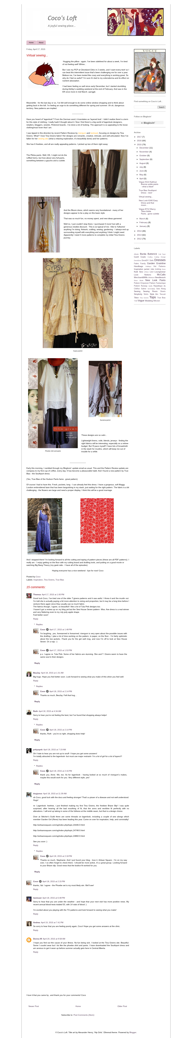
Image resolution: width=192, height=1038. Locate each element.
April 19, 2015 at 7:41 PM (52, 922)
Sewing (137, 291)
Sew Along (161, 289)
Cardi (136, 257)
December (144, 148)
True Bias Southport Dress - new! (148, 191)
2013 (139, 235)
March (142, 218)
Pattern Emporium (141, 283)
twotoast (37, 898)
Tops (152, 297)
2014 (139, 231)
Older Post (122, 1006)
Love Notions (142, 275)
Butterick (152, 254)
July (141, 167)
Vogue (141, 300)
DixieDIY (145, 260)
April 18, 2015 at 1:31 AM (52, 673)
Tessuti (163, 294)
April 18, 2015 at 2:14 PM (60, 691)
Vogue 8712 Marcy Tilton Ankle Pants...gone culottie (149, 211)
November (144, 152)
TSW (135, 301)
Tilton (136, 297)
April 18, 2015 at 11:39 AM (55, 793)
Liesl (151, 272)
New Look (151, 280)
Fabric (136, 264)
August (142, 163)
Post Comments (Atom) (84, 1015)
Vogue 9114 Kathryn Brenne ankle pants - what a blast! (148, 184)
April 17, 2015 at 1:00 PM (53, 594)
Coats (143, 257)
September (144, 159)
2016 (139, 140)
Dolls (152, 260)
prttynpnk (38, 749)
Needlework (160, 277)
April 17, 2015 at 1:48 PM (60, 629)
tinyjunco (37, 793)
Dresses (160, 260)
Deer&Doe (137, 260)
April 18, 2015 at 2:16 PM (60, 771)
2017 (139, 137)
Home (31, 43)
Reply (35, 619)
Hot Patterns (159, 266)
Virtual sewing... (146, 197)
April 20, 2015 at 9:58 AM (54, 939)
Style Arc (154, 294)
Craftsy (150, 257)
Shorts (163, 291)
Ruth (35, 711)
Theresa (37, 594)
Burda (143, 254)
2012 (139, 239)
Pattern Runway (140, 286)
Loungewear (160, 272)
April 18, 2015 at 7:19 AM (54, 749)
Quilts (151, 286)
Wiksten (156, 301)
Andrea (36, 922)
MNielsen (151, 277)
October (143, 155)
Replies (39, 624)
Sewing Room (150, 291)
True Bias (60, 580)
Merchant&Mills (141, 277)
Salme (143, 289)
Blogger (132, 1032)
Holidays (148, 266)
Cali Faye (162, 254)
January (143, 226)
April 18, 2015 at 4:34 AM (50, 711)
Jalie (152, 269)
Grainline (161, 263)
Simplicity (138, 294)
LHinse (146, 272)
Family (143, 264)
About (41, 43)
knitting (158, 269)
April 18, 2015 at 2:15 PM (53, 881)
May (141, 174)
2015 (139, 144)
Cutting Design (160, 257)
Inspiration (38, 580)
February (143, 222)
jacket (146, 269)
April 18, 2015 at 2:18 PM (60, 856)
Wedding (149, 301)
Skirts (146, 294)
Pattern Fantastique (157, 283)
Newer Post (34, 1006)
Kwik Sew (138, 272)
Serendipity (151, 289)
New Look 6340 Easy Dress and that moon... (148, 202)
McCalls (161, 274)
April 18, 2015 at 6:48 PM (53, 898)
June (141, 171)
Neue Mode (138, 280)
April (141, 178)
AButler (136, 254)
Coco (42, 629)
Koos (164, 269)
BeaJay (36, 673)
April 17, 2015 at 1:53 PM (60, 650)
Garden (151, 263)
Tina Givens (49, 580)
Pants (163, 280)
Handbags (138, 266)
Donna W (37, 939)
